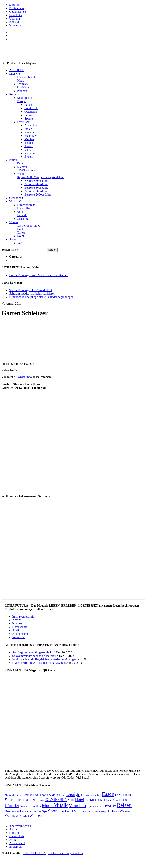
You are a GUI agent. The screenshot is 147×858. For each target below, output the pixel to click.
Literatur (22, 166)
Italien (28, 104)
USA (27, 149)
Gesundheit (16, 198)
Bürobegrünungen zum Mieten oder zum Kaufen (38, 275)
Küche (123, 800)
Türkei (28, 146)
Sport (12, 239)
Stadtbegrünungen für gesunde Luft (30, 290)
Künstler (12, 805)
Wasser (125, 811)
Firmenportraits (26, 204)
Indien (28, 128)
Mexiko (29, 139)
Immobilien (24, 208)
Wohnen (22, 90)
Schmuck (22, 84)
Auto (20, 211)
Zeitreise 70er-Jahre (36, 184)
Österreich (30, 111)
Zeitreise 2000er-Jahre (37, 194)
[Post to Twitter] (7, 357)
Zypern (28, 156)
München (77, 805)
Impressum (15, 25)
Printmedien (16, 8)
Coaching (23, 218)
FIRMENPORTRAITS (26, 800)
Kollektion (106, 800)
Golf (19, 242)
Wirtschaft (15, 201)
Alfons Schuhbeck (13, 795)
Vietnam (29, 153)
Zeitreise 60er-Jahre (36, 180)
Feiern (10, 800)
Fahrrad (127, 795)
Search (6, 249)
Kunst (20, 163)
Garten (21, 232)
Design (73, 794)
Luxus (31, 806)
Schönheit (23, 87)
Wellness (12, 815)
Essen (108, 794)
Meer (38, 806)
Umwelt (22, 215)
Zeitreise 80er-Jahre (36, 187)
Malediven (30, 135)
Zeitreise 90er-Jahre (36, 191)
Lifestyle (14, 73)
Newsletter (15, 15)
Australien (30, 125)
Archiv (16, 620)
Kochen (21, 229)
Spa (44, 811)
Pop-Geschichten (95, 806)
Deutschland (24, 97)
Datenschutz (19, 626)
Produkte (110, 806)
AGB (15, 630)
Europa (21, 101)
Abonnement (20, 633)
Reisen (13, 94)
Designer (85, 795)
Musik (20, 173)
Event (20, 236)
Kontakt (14, 22)
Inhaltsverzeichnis (23, 616)
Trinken (65, 811)
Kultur (13, 160)
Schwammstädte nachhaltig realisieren (32, 293)
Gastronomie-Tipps (28, 225)
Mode (20, 80)
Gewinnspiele (17, 11)
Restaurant (13, 811)
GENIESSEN (56, 799)
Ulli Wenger (101, 811)
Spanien (29, 118)
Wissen (13, 222)
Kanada (29, 132)
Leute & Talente (26, 77)
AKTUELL (16, 70)
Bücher (62, 795)
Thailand (29, 142)
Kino (87, 800)
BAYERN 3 (50, 795)
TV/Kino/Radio (26, 170)
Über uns (14, 18)
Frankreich (31, 108)
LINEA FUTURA (34, 853)
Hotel (79, 799)
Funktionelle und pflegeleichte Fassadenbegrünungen (41, 297)
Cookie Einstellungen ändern (65, 853)
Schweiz (29, 115)
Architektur (28, 794)
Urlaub (113, 811)
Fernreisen (23, 122)
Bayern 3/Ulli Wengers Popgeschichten (40, 177)
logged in (23, 376)
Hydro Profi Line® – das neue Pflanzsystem (39, 662)
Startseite (14, 4)
